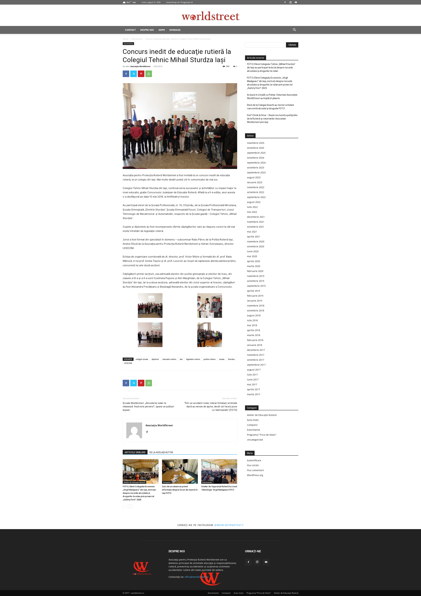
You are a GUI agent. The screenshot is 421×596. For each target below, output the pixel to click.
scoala (221, 359)
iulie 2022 (252, 207)
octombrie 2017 (255, 359)
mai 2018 (252, 325)
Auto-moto (253, 419)
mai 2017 (252, 384)
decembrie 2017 (256, 349)
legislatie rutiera (193, 359)
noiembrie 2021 (255, 221)
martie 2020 (253, 266)
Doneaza (175, 29)
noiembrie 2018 (255, 305)
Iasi (181, 359)
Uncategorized (255, 439)
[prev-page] (125, 506)
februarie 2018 (255, 340)
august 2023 (253, 177)
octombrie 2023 (255, 167)
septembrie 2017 (256, 364)
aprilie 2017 (253, 389)
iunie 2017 (253, 379)
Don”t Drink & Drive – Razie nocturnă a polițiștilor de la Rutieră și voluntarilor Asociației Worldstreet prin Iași (272, 118)
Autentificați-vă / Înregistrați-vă (179, 2)
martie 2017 (253, 394)
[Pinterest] (141, 73)
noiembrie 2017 (255, 354)
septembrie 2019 (256, 285)
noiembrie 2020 (255, 241)
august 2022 (253, 202)
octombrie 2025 (255, 147)
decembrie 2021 (256, 216)
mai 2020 (252, 256)
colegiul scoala (142, 359)
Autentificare (254, 460)
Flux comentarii (255, 470)
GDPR (162, 29)
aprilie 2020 (253, 261)
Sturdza (231, 359)
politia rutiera (209, 359)
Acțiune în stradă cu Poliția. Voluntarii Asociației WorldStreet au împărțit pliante (272, 96)
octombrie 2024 (255, 157)
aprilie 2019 (253, 290)
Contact (130, 29)
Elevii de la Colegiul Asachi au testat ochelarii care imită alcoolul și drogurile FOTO (270, 107)
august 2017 (253, 369)
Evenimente (136, 38)
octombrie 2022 (255, 192)
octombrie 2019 (255, 280)
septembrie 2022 (256, 197)
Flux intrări (253, 465)
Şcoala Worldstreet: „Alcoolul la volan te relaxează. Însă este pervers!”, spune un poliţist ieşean (148, 406)
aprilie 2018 (253, 330)
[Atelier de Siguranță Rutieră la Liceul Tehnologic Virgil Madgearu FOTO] (219, 471)
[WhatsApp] (148, 73)
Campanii (167, 482)
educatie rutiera (169, 359)
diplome (155, 359)
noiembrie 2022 (255, 187)
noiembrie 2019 (255, 276)
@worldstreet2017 (229, 525)
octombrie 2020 (255, 246)
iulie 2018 (252, 320)
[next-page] (130, 506)
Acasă (125, 38)
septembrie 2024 (256, 162)
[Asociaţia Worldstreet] (210, 15)
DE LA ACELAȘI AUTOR (161, 452)
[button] (294, 30)
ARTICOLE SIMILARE (135, 452)
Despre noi (147, 29)
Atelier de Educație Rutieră (134, 482)
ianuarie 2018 (254, 345)
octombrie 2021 (255, 226)
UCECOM (128, 363)
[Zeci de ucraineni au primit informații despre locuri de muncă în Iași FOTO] (180, 471)
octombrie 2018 (255, 310)
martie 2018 (253, 335)
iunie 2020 (253, 251)
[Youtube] (295, 2)
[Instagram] (290, 2)
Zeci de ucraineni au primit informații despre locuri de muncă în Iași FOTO (180, 489)
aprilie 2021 (253, 236)
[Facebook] (285, 2)
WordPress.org (255, 475)
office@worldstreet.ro (196, 576)
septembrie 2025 (256, 152)
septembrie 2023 (256, 172)
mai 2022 (252, 211)
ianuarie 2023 (254, 182)
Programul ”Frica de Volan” (261, 434)
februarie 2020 (255, 271)
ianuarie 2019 (254, 300)
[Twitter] (133, 73)
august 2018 (253, 315)
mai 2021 (252, 231)
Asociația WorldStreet (140, 66)
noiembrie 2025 (255, 142)
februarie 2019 (255, 295)
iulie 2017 (252, 374)
